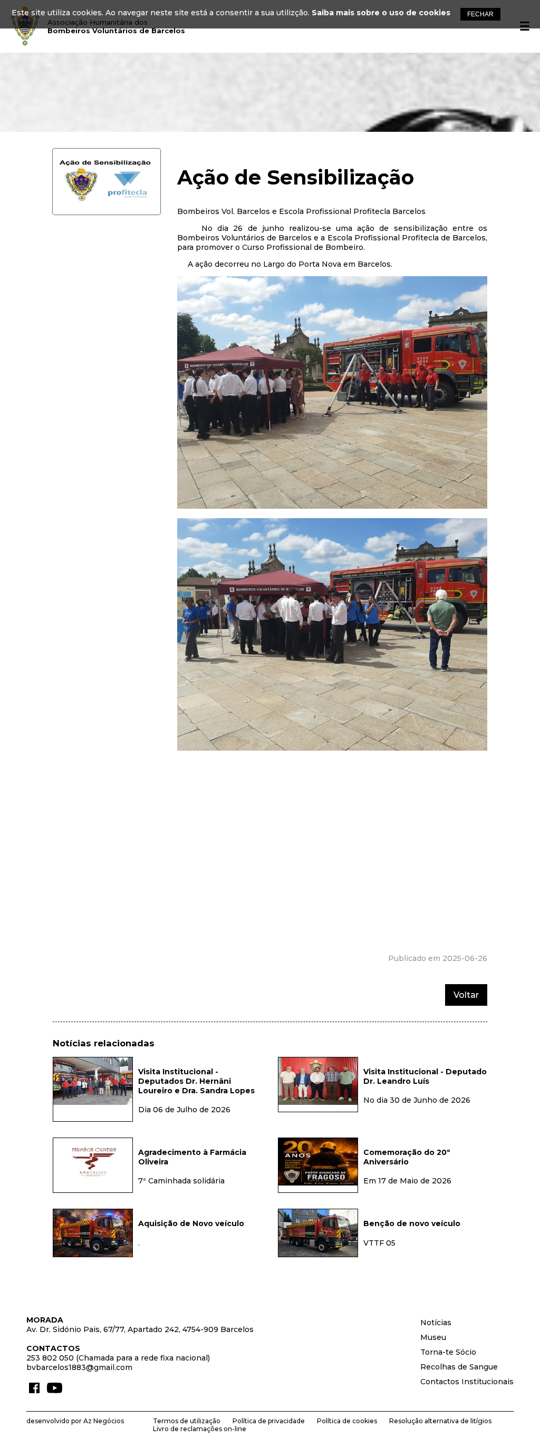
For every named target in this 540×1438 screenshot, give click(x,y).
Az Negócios (103, 1421)
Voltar (466, 995)
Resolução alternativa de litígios (440, 1421)
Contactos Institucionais (467, 1381)
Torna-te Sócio (448, 1352)
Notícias (435, 1322)
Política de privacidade (269, 1421)
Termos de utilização (186, 1421)
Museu (433, 1337)
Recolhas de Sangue (459, 1367)
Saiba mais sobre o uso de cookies (381, 12)
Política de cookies (347, 1421)
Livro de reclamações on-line (199, 1429)
